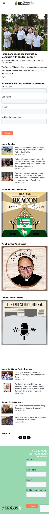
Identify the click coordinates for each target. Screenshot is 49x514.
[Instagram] (24, 437)
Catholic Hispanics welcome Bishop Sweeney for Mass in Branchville (30, 406)
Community (7, 63)
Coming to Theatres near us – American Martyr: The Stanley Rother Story (30, 374)
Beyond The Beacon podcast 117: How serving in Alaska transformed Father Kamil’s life (30, 149)
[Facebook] (20, 437)
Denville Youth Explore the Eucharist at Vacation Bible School (30, 418)
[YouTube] (29, 437)
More (4, 77)
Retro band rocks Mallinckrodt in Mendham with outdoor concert (19, 55)
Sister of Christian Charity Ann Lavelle (18, 60)
